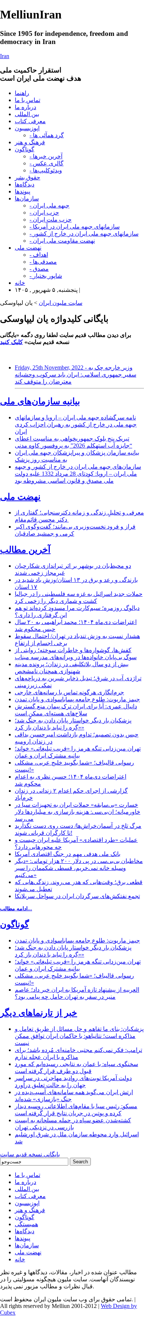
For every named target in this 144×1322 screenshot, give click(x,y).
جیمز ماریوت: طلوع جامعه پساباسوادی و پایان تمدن (77, 699)
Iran (4, 56)
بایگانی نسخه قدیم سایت (30, 1154)
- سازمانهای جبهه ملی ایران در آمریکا (75, 226)
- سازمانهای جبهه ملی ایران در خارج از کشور (84, 233)
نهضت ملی (28, 247)
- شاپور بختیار (46, 276)
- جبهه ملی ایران (49, 205)
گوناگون (24, 149)
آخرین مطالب (25, 549)
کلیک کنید (11, 342)
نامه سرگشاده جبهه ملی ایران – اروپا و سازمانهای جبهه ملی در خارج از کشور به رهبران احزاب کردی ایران (76, 424)
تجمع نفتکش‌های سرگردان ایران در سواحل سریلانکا (77, 896)
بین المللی (27, 114)
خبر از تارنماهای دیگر (38, 1013)
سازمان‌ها (27, 198)
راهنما (22, 93)
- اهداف (39, 255)
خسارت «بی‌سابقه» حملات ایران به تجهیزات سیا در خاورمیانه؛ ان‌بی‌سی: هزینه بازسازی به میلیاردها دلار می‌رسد (77, 812)
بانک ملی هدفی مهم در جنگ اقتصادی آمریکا (67, 854)
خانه (20, 283)
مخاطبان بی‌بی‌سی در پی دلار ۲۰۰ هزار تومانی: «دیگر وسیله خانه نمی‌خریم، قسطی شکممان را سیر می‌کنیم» (79, 868)
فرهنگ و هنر (30, 142)
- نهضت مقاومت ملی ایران (62, 240)
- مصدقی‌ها (43, 262)
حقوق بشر (27, 177)
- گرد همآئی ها (47, 135)
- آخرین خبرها (46, 156)
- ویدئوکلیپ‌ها (46, 170)
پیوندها (22, 191)
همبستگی (26, 1224)
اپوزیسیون (27, 128)
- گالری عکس (47, 163)
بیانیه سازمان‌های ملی (40, 401)
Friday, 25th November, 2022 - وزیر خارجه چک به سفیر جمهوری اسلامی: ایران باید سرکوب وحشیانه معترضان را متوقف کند (75, 374)
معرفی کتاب (30, 121)
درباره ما (25, 107)
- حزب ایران (44, 212)
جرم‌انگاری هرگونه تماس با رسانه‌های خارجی (69, 692)
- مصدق (39, 269)
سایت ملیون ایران (60, 303)
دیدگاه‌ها (24, 184)
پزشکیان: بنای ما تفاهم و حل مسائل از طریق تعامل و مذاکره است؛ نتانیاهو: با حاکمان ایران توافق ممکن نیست (79, 1036)
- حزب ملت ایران (51, 219)
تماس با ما (27, 100)
